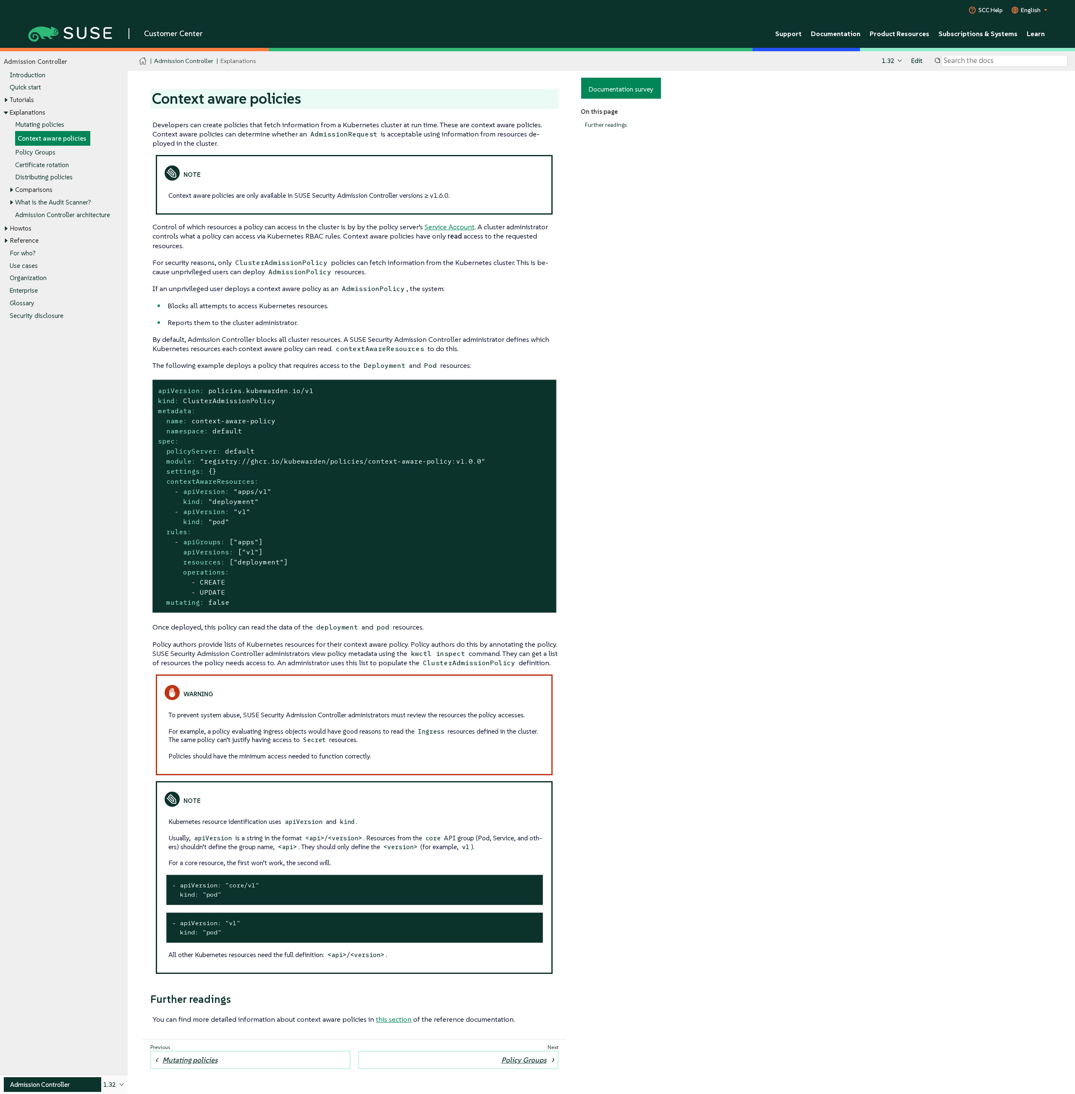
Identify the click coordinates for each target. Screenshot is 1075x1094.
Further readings (606, 125)
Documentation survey (620, 89)
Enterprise (24, 290)
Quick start (25, 87)
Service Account (450, 226)
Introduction (27, 75)
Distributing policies (44, 177)
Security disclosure (36, 316)
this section (394, 1019)
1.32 (888, 61)
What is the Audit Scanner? (53, 202)
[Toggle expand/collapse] (6, 100)
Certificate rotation (42, 165)
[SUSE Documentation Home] (143, 61)
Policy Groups (35, 152)
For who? (23, 253)
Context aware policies (52, 138)
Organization (28, 278)
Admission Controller (183, 61)
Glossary (22, 303)
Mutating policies (39, 125)
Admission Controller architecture (62, 215)
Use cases (24, 266)
